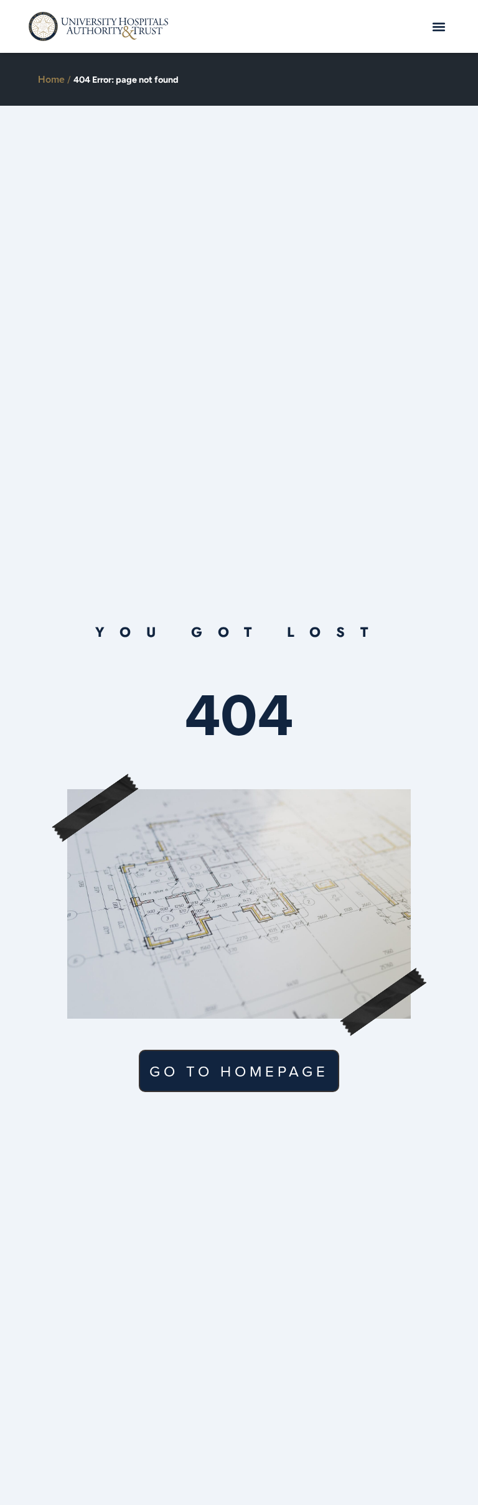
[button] (439, 26)
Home (51, 79)
